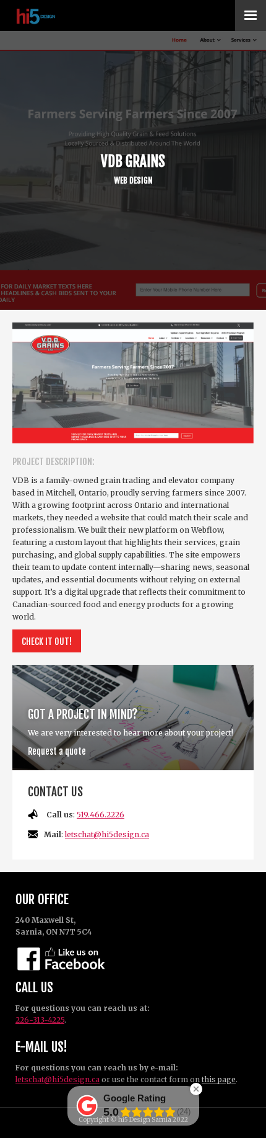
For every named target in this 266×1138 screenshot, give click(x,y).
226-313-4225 (39, 1020)
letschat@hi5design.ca (107, 834)
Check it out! (47, 641)
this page (219, 1079)
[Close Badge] (196, 1089)
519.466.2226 (100, 814)
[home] (54, 15)
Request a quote (57, 751)
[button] (250, 15)
